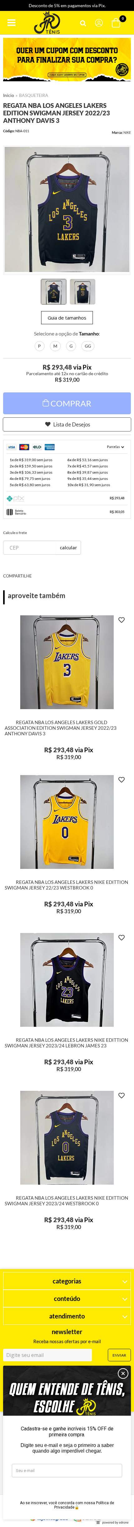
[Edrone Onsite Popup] (67, 763)
